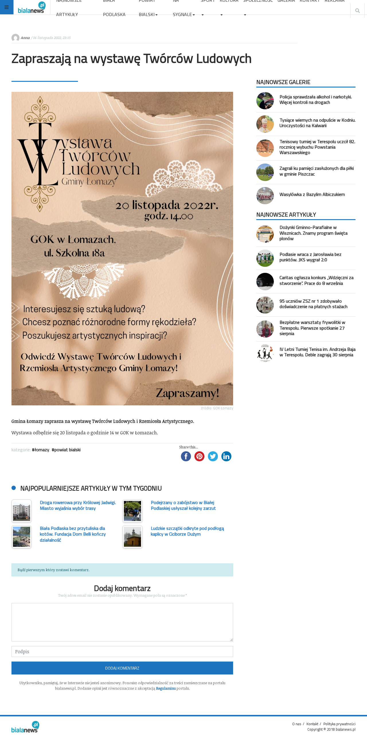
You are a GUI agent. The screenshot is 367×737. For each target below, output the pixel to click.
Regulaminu (166, 688)
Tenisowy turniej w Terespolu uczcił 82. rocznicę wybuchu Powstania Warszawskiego (317, 147)
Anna (25, 37)
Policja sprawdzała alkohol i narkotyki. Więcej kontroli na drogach (316, 99)
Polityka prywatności (339, 724)
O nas (296, 724)
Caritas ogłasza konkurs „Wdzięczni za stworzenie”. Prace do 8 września (317, 280)
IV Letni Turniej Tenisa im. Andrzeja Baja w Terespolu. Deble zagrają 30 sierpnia (318, 352)
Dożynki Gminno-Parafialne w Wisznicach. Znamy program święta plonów (314, 233)
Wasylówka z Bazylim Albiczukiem (312, 194)
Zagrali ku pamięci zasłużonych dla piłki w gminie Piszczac (317, 171)
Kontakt (312, 724)
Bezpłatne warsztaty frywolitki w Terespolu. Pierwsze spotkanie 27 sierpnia (312, 328)
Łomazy (42, 449)
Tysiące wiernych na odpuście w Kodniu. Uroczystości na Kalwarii (318, 122)
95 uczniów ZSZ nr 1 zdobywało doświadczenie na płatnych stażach (314, 303)
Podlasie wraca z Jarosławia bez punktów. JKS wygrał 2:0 (310, 257)
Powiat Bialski (67, 449)
